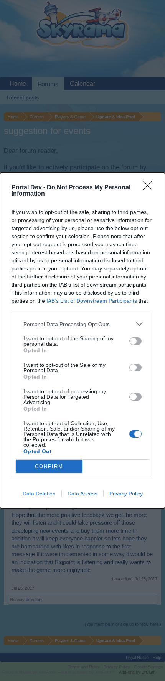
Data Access (82, 493)
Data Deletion (39, 493)
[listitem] (82, 324)
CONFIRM (49, 466)
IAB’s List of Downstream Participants (91, 301)
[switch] (135, 341)
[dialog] (82, 340)
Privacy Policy (126, 493)
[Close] (150, 188)
